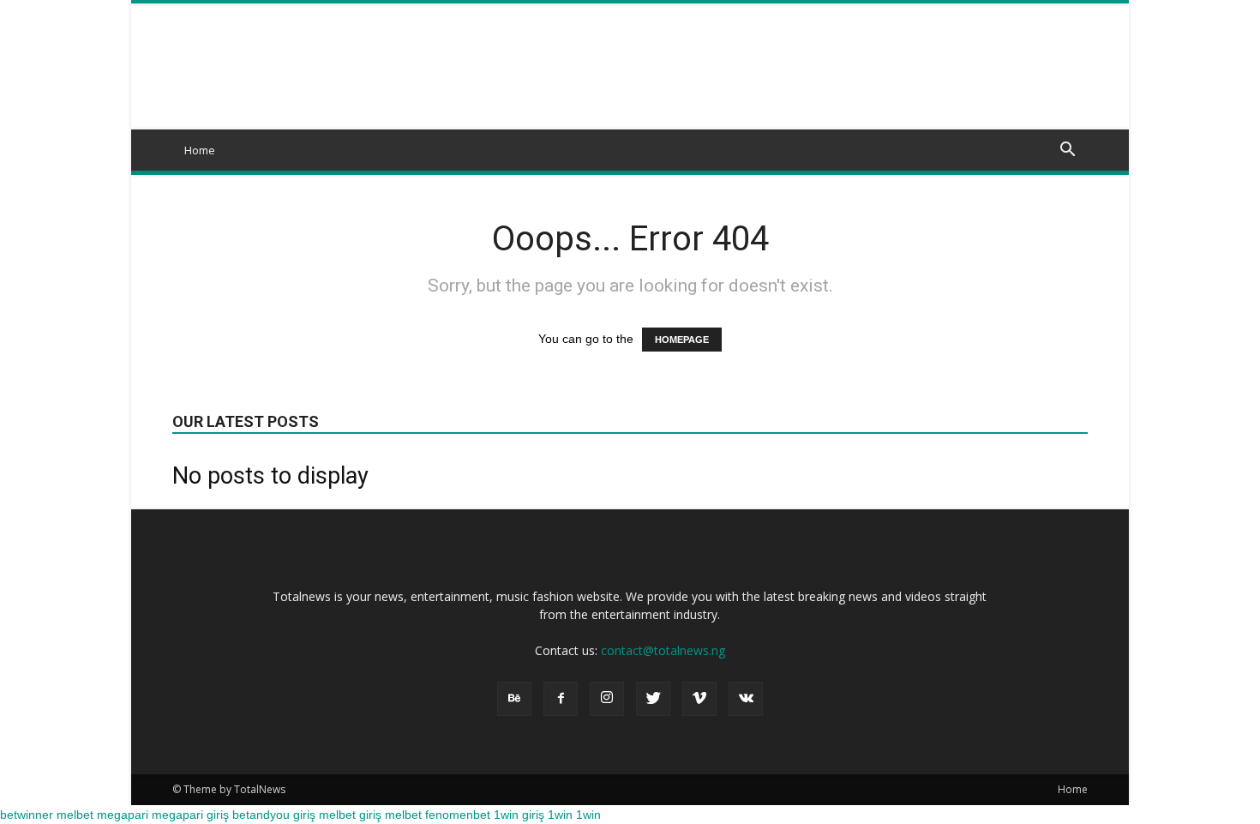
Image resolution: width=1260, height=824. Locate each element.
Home (199, 150)
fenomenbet (457, 814)
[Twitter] (653, 699)
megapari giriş (190, 814)
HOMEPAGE (682, 339)
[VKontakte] (746, 699)
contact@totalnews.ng (663, 650)
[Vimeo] (699, 699)
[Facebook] (560, 699)
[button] (1067, 151)
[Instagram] (607, 699)
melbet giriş (350, 814)
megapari (122, 814)
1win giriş (519, 814)
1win (560, 814)
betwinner (26, 814)
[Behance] (514, 699)
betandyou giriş (273, 814)
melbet (75, 814)
